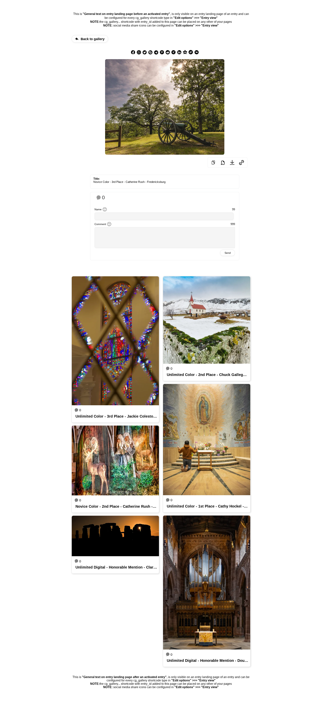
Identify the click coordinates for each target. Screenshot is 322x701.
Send (228, 252)
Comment (100, 224)
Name (98, 209)
